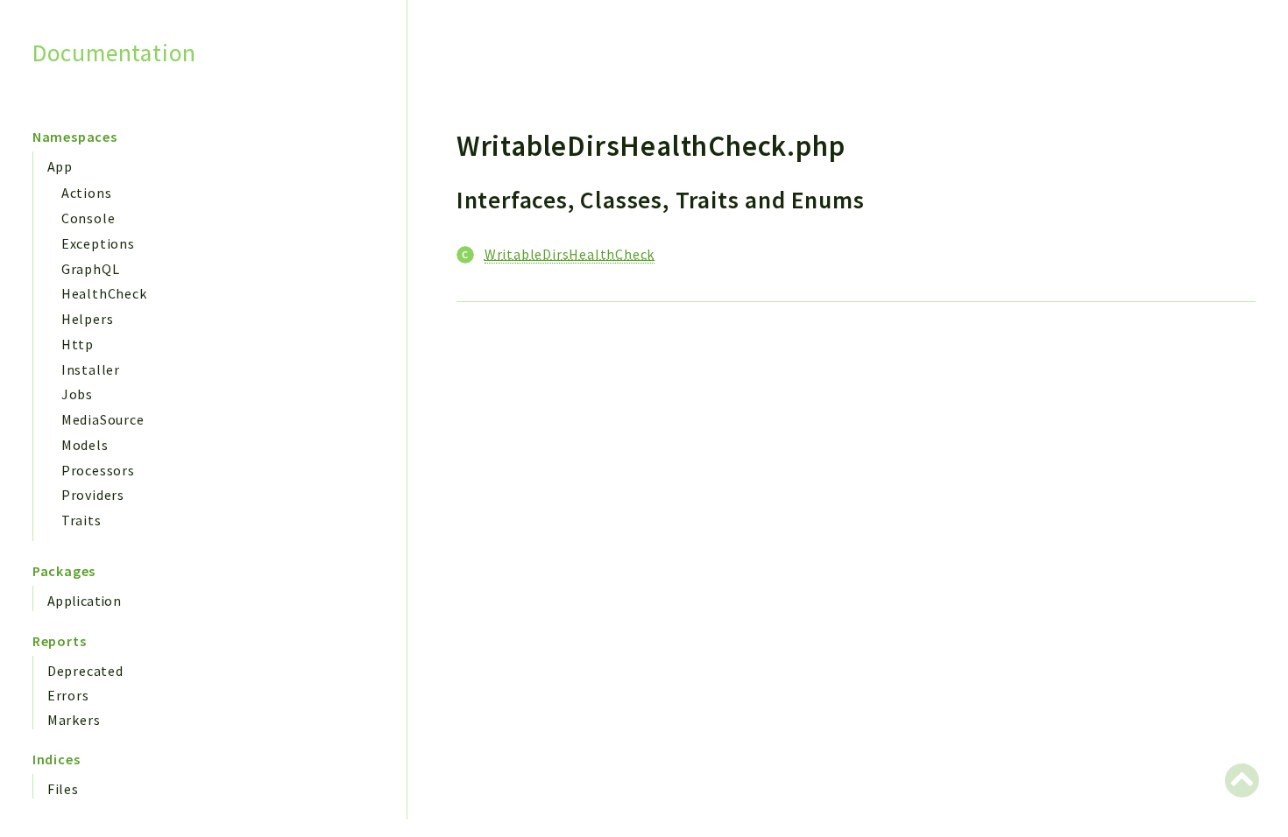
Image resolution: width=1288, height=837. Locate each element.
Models (85, 445)
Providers (92, 494)
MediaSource (103, 419)
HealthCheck (104, 293)
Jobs (77, 394)
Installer (90, 369)
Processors (98, 470)
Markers (74, 719)
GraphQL (90, 269)
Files (63, 789)
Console (88, 218)
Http (77, 344)
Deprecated (85, 670)
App (59, 166)
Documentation (114, 53)
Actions (86, 192)
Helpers (87, 318)
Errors (68, 695)
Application (84, 600)
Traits (81, 520)
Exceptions (98, 243)
